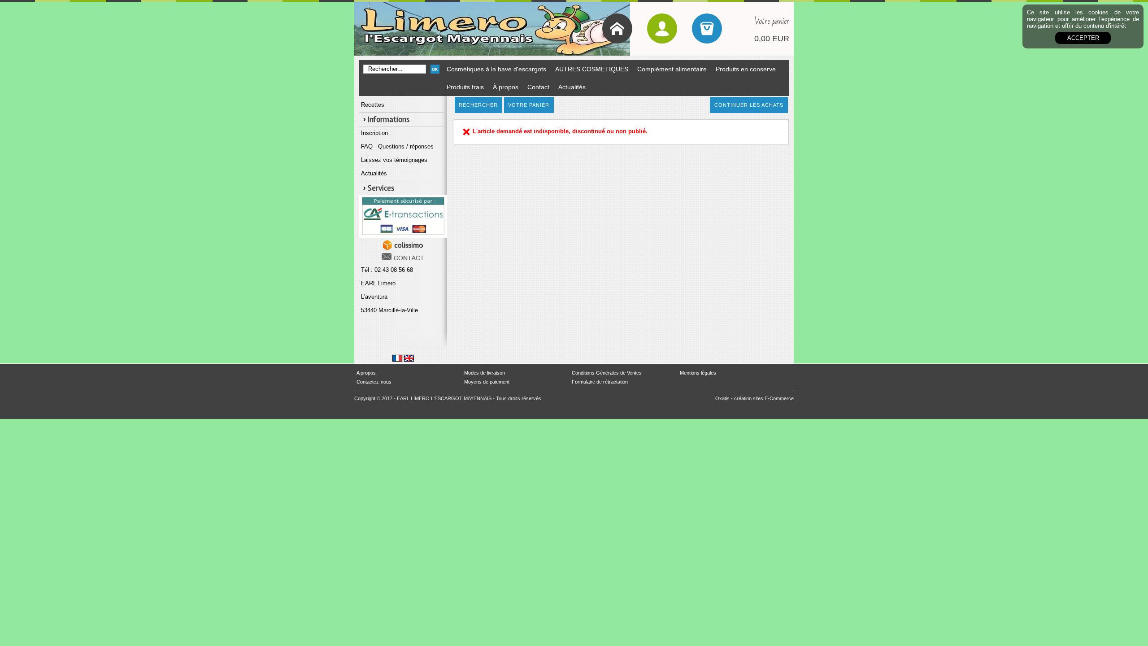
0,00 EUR (771, 38)
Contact (538, 87)
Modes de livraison (484, 372)
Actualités (572, 87)
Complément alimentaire (672, 69)
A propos (366, 372)
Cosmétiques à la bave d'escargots (496, 69)
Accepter (1083, 38)
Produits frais (465, 87)
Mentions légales (698, 372)
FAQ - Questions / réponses (397, 146)
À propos (505, 87)
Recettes (372, 104)
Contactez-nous (374, 381)
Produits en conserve (746, 69)
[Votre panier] (707, 28)
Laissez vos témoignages (394, 160)
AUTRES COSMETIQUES (591, 69)
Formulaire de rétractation (600, 381)
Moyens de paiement (486, 381)
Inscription (374, 133)
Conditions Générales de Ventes (607, 372)
